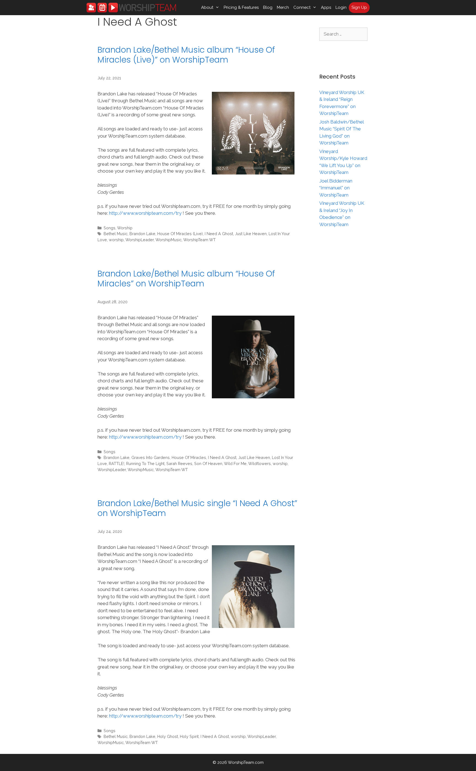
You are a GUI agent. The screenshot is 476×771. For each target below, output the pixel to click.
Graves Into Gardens (150, 457)
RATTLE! (116, 463)
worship (116, 239)
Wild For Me (235, 463)
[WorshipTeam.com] (131, 7)
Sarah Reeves (179, 463)
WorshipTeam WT (199, 239)
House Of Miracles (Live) (180, 233)
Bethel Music (116, 233)
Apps (326, 7)
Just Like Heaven (251, 233)
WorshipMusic (168, 239)
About (207, 7)
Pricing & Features (241, 7)
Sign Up (359, 7)
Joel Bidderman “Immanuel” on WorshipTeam (335, 188)
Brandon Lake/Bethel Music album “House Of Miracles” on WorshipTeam (186, 278)
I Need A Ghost (219, 233)
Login (341, 7)
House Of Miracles (189, 457)
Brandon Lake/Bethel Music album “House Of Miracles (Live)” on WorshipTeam (186, 55)
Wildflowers (259, 463)
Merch (283, 7)
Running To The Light (145, 463)
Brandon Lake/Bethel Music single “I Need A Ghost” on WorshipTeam (197, 508)
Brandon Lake (142, 233)
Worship (124, 227)
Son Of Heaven (208, 463)
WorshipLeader (139, 239)
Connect (301, 7)
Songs (109, 227)
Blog (267, 7)
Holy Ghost (167, 736)
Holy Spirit (189, 736)
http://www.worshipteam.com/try (145, 213)
